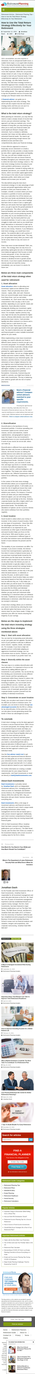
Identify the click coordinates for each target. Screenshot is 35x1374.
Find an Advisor (17, 1324)
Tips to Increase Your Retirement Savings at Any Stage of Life (24, 1358)
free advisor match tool (15, 754)
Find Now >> (17, 1167)
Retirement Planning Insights (11, 971)
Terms (27, 1335)
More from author (16, 938)
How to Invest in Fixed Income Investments (17, 1224)
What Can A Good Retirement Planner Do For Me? (24, 1348)
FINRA (5, 1338)
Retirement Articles (7, 14)
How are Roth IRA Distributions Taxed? (15, 1216)
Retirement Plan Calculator (12, 1247)
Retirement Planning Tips (24, 14)
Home (5, 1330)
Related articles (6, 938)
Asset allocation (7, 286)
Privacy (18, 1335)
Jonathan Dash (9, 887)
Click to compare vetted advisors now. (21, 416)
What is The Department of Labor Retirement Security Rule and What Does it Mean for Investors (18, 862)
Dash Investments (7, 803)
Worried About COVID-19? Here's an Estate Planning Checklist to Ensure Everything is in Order (17, 1252)
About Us (23, 1333)
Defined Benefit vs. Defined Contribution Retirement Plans (23, 1367)
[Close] (33, 1342)
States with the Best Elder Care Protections (16, 1240)
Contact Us (7, 1335)
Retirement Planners (19, 1330)
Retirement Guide (9, 1333)
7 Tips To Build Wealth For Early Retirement (16, 1124)
